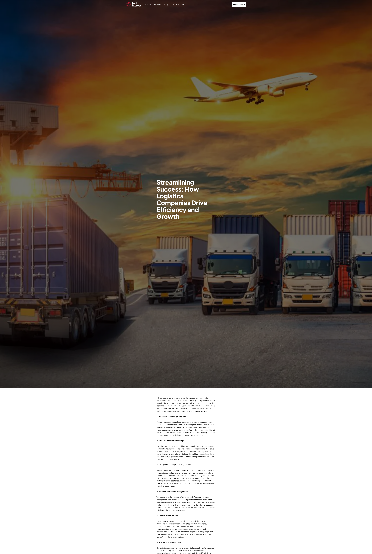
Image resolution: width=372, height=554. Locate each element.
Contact (175, 4)
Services (157, 4)
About (148, 4)
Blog (166, 4)
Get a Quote (239, 4)
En (182, 4)
